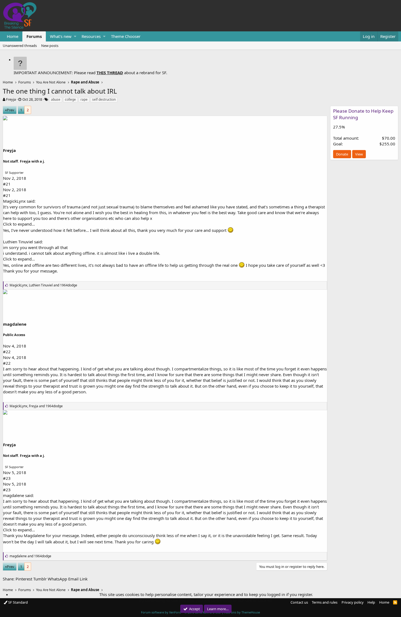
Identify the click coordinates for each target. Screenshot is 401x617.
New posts (49, 45)
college (70, 99)
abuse (55, 99)
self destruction (104, 99)
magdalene (14, 324)
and (30, 556)
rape (84, 99)
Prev (10, 109)
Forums (34, 36)
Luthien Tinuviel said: (23, 241)
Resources (91, 36)
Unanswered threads (20, 45)
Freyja (11, 99)
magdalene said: (18, 495)
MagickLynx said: (19, 201)
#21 (7, 184)
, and (43, 285)
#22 (7, 351)
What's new (60, 36)
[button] (75, 36)
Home (12, 36)
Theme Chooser (125, 36)
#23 (7, 478)
